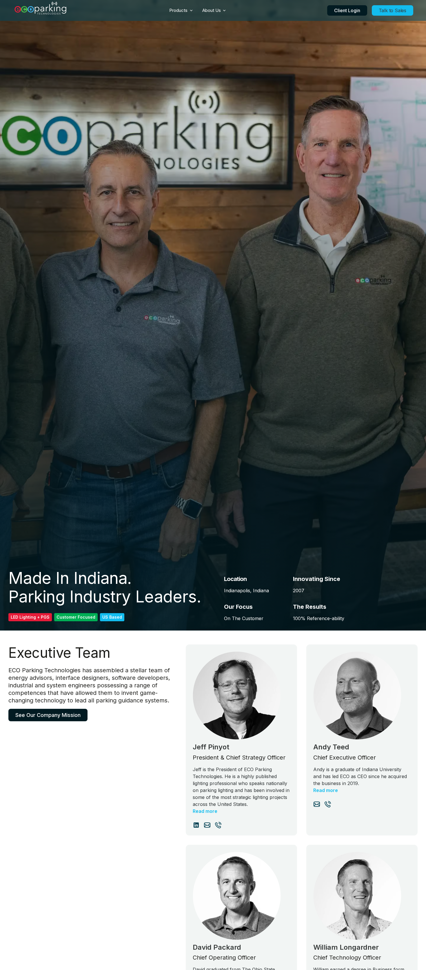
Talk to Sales (392, 10)
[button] (181, 10)
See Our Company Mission (48, 715)
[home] (40, 10)
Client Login (347, 10)
